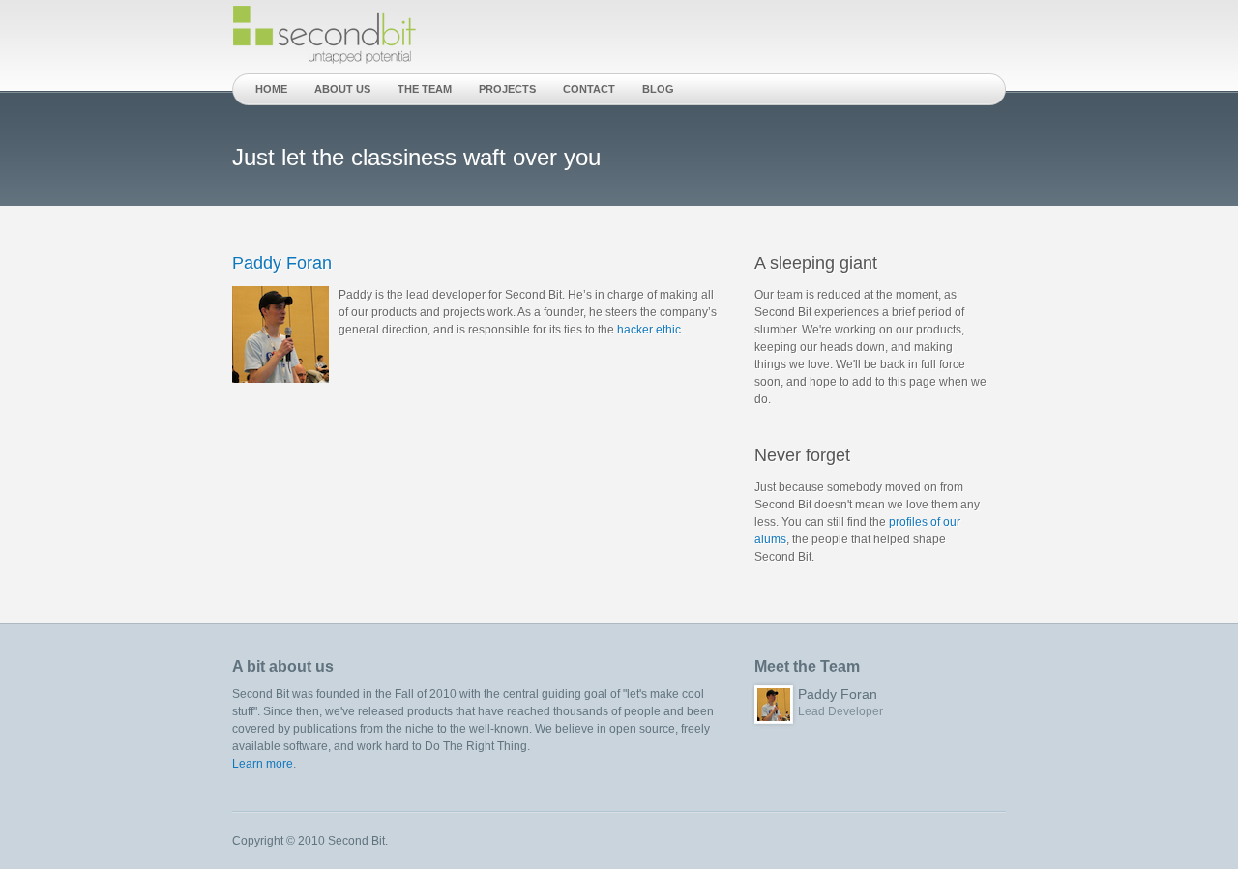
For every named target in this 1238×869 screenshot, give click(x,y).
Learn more (262, 763)
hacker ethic (649, 329)
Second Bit (325, 36)
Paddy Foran (282, 263)
